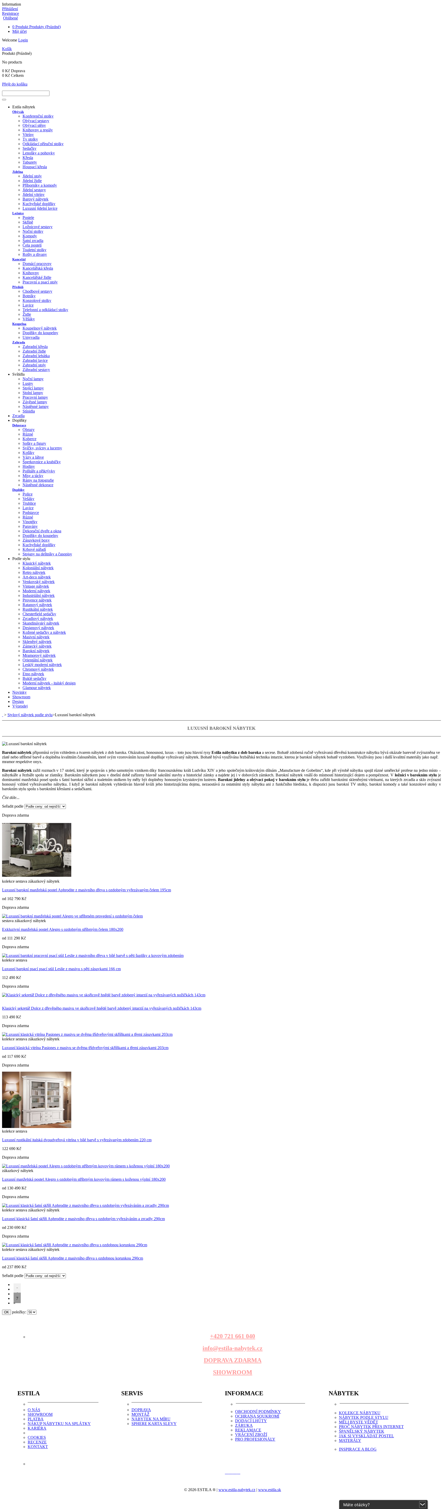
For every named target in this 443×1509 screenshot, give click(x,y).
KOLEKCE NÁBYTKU (359, 1413)
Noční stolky (33, 231)
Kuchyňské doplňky (39, 204)
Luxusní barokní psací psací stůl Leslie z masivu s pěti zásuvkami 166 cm (61, 969)
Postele (28, 217)
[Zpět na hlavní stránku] (2, 715)
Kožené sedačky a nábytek (44, 632)
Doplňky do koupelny (40, 333)
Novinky (19, 692)
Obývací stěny (34, 125)
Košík (7, 49)
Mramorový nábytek (39, 655)
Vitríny (28, 134)
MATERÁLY (350, 1440)
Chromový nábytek (38, 669)
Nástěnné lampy (36, 406)
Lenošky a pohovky (39, 153)
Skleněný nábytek (37, 641)
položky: (19, 1312)
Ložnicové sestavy (38, 227)
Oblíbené (10, 18)
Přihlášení (10, 9)
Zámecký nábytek (37, 646)
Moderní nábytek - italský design (49, 683)
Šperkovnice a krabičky (42, 462)
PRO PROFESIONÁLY (255, 1439)
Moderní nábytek (36, 591)
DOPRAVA (141, 1410)
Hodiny (29, 466)
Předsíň (17, 287)
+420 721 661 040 (232, 1336)
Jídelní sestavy (34, 190)
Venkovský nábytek (39, 581)
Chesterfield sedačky (39, 614)
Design (18, 701)
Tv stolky (30, 139)
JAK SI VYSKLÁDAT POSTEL (366, 1436)
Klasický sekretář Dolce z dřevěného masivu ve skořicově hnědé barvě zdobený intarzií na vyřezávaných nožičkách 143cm (101, 1008)
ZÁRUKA (244, 1425)
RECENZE (37, 1442)
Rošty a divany (35, 254)
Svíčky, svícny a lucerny (42, 448)
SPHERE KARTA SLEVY (154, 1423)
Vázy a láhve (33, 457)
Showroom (21, 697)
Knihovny (31, 273)
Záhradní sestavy (36, 369)
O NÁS (34, 1410)
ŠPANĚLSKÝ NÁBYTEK (361, 1431)
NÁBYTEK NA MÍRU (151, 1419)
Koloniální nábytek (38, 568)
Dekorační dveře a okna (42, 531)
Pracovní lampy (35, 397)
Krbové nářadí (34, 549)
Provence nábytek (37, 600)
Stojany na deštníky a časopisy (47, 554)
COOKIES (37, 1437)
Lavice (28, 305)
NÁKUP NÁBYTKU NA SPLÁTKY (59, 1423)
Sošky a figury (34, 443)
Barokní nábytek (36, 651)
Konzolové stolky (37, 300)
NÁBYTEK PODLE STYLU (363, 1417)
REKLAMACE (248, 1430)
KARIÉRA (37, 1428)
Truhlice (29, 503)
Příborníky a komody (40, 185)
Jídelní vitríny (34, 194)
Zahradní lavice (35, 360)
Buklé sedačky (34, 678)
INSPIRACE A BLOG (358, 1449)
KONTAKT (38, 1446)
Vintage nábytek (36, 586)
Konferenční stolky (38, 116)
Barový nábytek (35, 199)
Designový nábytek (38, 628)
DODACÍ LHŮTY (251, 1421)
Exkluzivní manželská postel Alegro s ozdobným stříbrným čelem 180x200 (62, 929)
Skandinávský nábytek (41, 623)
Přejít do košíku (14, 84)
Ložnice (18, 213)
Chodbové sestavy (37, 291)
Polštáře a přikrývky (39, 471)
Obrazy (29, 429)
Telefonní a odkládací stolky (45, 310)
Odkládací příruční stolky (43, 144)
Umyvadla (31, 337)
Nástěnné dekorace (38, 485)
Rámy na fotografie (38, 480)
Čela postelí (32, 245)
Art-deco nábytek (37, 577)
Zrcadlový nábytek (38, 618)
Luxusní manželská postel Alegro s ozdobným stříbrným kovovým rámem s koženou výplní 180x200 (84, 1179)
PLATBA (36, 1419)
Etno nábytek (33, 674)
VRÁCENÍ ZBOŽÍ (251, 1434)
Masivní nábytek (36, 637)
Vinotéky (30, 522)
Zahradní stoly (34, 365)
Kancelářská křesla (38, 268)
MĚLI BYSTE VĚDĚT (358, 1422)
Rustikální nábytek (38, 609)
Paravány (30, 526)
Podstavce (31, 512)
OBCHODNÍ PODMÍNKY (258, 1411)
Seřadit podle (12, 806)
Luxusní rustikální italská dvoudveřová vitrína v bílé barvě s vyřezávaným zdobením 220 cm (77, 1140)
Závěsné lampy (35, 402)
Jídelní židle (32, 180)
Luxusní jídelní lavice (40, 208)
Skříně (28, 222)
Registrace (10, 13)
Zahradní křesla (35, 346)
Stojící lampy (33, 388)
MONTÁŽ (140, 1414)
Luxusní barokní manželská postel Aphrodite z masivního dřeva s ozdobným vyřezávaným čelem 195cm (86, 890)
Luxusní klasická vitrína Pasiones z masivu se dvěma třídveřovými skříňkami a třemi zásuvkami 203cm (85, 1048)
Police (28, 494)
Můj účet (19, 31)
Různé (28, 434)
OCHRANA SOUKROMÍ (257, 1416)
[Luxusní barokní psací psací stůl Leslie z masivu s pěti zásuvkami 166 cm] (93, 955)
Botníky (29, 296)
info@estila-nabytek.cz (233, 1348)
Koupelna (19, 324)
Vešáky (28, 499)
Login (23, 40)
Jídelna (17, 172)
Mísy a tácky (33, 475)
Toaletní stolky (34, 250)
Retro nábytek (34, 572)
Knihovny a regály (38, 130)
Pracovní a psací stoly (40, 282)
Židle (27, 314)
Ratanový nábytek (37, 605)
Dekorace (19, 425)
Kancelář (19, 259)
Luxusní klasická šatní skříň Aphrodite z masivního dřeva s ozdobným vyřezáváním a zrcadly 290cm (83, 1219)
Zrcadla (18, 416)
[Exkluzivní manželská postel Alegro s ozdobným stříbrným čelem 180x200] (72, 916)
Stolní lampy (33, 393)
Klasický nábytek (37, 563)
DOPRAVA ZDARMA (232, 1360)
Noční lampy (33, 379)
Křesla (28, 157)
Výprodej (20, 706)
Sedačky (29, 148)
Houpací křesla (35, 167)
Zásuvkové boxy (36, 540)
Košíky (28, 452)
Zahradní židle (34, 351)
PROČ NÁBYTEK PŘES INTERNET (371, 1426)
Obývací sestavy (36, 121)
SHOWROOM (232, 1372)
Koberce (29, 439)
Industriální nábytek (39, 595)
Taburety (30, 162)
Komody (30, 236)
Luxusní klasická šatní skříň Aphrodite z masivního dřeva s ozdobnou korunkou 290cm (72, 1258)
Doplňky (18, 490)
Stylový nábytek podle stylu (30, 715)
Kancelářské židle (37, 277)
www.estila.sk (269, 1489)
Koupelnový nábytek (40, 328)
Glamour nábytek (37, 687)
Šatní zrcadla (33, 240)
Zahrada (18, 342)
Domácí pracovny (37, 263)
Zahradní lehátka (36, 356)
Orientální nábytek (38, 660)
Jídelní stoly (32, 176)
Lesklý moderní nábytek (42, 664)
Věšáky (29, 319)
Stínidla (29, 411)
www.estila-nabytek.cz (236, 1489)
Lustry (28, 383)
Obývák (18, 112)
